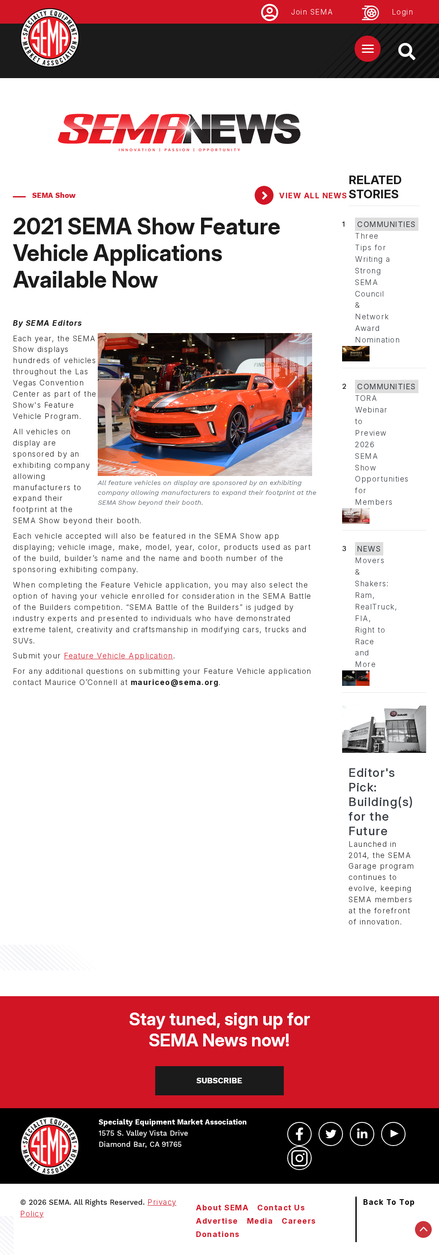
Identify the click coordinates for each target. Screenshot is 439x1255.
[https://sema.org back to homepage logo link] (414, 51)
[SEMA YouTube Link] (393, 1134)
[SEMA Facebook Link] (299, 1134)
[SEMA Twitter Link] (331, 1134)
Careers (299, 1220)
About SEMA (222, 1207)
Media (260, 1220)
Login (403, 11)
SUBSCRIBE (219, 1080)
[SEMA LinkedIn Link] (362, 1134)
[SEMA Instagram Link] (299, 1158)
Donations (218, 1234)
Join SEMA (312, 11)
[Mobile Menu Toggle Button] (367, 48)
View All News (312, 195)
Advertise (217, 1220)
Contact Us (281, 1207)
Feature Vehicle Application (118, 655)
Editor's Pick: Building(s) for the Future (381, 801)
